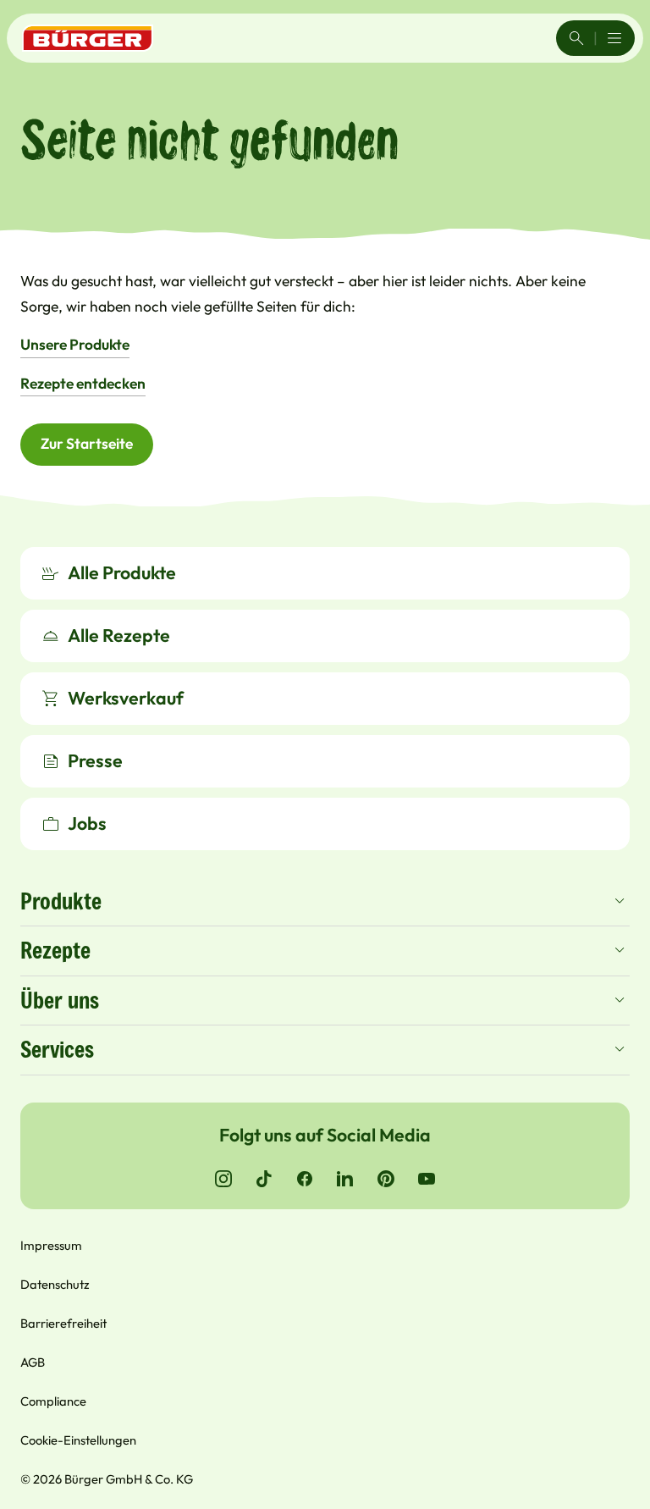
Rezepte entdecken (83, 383)
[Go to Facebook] (305, 1179)
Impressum (51, 1245)
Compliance (53, 1401)
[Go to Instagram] (223, 1179)
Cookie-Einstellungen (78, 1440)
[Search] (576, 38)
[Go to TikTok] (264, 1179)
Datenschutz (55, 1284)
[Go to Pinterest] (386, 1179)
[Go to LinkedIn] (345, 1179)
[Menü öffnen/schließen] (614, 38)
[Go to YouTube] (426, 1179)
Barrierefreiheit (63, 1323)
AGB (32, 1362)
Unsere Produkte (74, 344)
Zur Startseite (87, 443)
